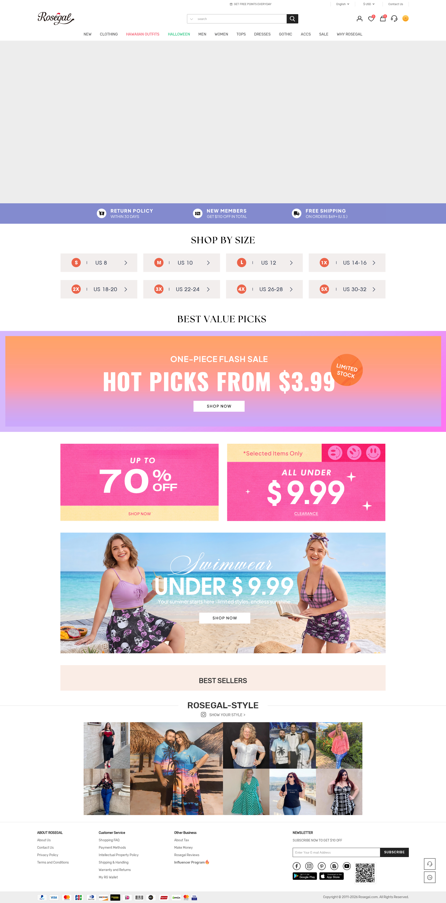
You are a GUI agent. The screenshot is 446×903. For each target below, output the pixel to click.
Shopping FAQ (109, 840)
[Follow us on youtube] (347, 866)
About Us (44, 840)
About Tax (181, 840)
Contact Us (45, 847)
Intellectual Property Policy (119, 855)
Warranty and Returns (115, 870)
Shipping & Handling (113, 862)
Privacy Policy (47, 855)
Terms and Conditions (53, 862)
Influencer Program (189, 862)
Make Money (183, 847)
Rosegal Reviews (186, 855)
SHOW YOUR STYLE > (226, 715)
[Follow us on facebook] (297, 866)
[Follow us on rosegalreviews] (334, 866)
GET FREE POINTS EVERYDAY (253, 4)
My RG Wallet (108, 877)
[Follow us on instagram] (309, 866)
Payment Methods (112, 847)
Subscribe (394, 852)
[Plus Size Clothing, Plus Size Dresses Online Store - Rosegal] (60, 18)
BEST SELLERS (223, 680)
